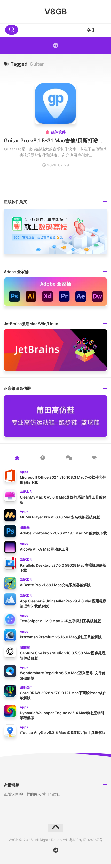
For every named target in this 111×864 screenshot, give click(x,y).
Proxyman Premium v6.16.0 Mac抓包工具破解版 (61, 637)
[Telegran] (55, 45)
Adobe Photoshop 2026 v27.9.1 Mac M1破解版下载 (63, 533)
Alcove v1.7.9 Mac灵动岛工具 (44, 549)
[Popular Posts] (17, 458)
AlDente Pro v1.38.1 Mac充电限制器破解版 (55, 585)
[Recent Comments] (68, 458)
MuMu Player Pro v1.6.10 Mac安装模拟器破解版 (60, 517)
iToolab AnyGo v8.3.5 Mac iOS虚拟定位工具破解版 (63, 732)
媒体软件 (58, 132)
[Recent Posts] (43, 458)
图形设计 (26, 527)
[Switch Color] (90, 30)
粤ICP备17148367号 (85, 840)
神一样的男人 (30, 794)
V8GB (55, 11)
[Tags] (94, 458)
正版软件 (11, 794)
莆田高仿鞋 (51, 794)
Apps (24, 472)
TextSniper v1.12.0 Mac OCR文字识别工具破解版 (60, 621)
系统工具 (26, 491)
